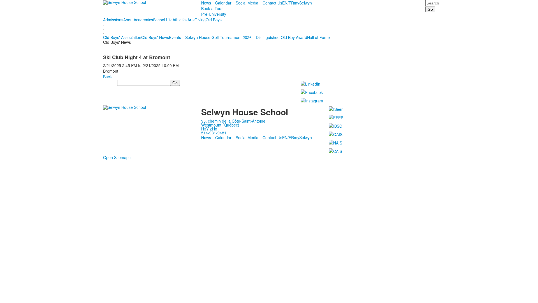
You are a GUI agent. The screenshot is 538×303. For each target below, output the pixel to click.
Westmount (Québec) (220, 125)
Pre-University (213, 14)
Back (107, 76)
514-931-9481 (213, 133)
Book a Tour (212, 8)
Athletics (180, 19)
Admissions (113, 19)
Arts (190, 19)
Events (175, 37)
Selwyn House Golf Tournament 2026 (218, 37)
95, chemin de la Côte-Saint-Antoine (233, 121)
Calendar (223, 3)
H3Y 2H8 (209, 129)
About (128, 19)
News (206, 3)
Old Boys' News (155, 37)
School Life (163, 19)
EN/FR (288, 3)
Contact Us (272, 3)
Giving (200, 19)
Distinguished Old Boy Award (281, 37)
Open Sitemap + (117, 157)
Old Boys (214, 19)
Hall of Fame (318, 37)
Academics (143, 19)
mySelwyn (303, 3)
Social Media (247, 3)
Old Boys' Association (122, 37)
